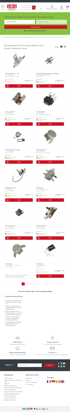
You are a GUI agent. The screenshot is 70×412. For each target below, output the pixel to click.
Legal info (7, 383)
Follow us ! (9, 365)
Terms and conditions (10, 389)
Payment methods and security (12, 387)
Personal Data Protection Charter (13, 391)
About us (28, 380)
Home (5, 37)
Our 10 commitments (31, 382)
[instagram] (59, 367)
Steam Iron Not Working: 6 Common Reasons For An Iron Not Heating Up (14, 308)
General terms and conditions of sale (13, 381)
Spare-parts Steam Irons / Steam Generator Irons (22, 37)
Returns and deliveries (10, 385)
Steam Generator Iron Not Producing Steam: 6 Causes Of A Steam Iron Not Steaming (14, 313)
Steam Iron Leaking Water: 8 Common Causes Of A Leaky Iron (13, 302)
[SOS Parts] (12, 7)
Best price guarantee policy (11, 393)
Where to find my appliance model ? (35, 30)
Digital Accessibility (9, 400)
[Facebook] (59, 364)
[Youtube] (64, 364)
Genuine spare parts (10, 395)
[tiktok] (61, 367)
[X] (61, 364)
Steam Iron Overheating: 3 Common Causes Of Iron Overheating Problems (13, 318)
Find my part (35, 27)
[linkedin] (64, 367)
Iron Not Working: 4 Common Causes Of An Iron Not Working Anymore (14, 324)
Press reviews (29, 384)
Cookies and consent (10, 398)
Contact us (29, 378)
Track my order (8, 378)
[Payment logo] (35, 409)
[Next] (61, 284)
